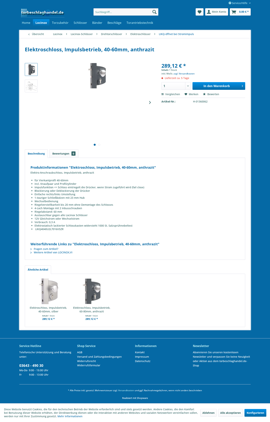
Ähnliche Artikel (38, 269)
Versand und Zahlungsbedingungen (99, 356)
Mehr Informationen (69, 416)
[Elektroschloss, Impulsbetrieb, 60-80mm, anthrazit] (92, 291)
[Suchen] (154, 12)
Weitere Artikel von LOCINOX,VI (52, 252)
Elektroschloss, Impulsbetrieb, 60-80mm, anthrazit (91, 309)
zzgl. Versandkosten (184, 73)
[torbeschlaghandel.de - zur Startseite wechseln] (42, 12)
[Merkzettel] (200, 12)
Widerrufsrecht (86, 361)
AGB (79, 352)
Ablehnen (208, 412)
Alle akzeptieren (230, 412)
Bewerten (213, 94)
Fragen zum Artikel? (45, 249)
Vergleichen (172, 94)
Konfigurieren (255, 412)
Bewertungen (63, 153)
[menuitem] (125, 12)
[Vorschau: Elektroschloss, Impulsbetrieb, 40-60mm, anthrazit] (31, 69)
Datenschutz (142, 361)
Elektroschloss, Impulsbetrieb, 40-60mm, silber (48, 309)
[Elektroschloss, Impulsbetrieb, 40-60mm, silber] (48, 291)
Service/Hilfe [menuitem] (239, 3)
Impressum (142, 356)
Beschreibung (36, 153)
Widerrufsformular (88, 365)
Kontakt (140, 352)
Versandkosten (126, 390)
